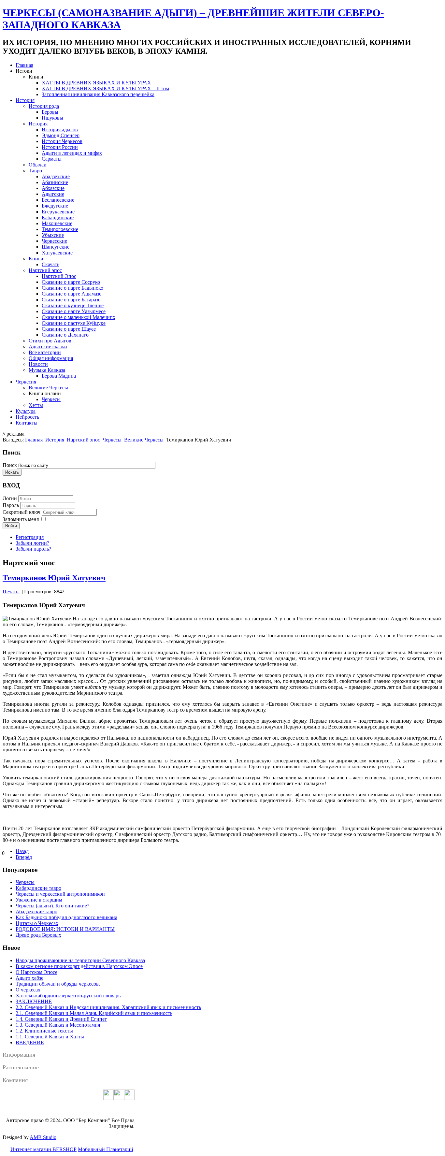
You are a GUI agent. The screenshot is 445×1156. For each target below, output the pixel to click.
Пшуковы (52, 118)
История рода (44, 106)
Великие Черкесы (48, 387)
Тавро (35, 170)
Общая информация (51, 358)
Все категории (45, 352)
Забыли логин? (32, 543)
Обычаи (38, 164)
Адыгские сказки (48, 346)
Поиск (10, 465)
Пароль (11, 505)
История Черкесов (62, 141)
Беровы (50, 112)
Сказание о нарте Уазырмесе (74, 311)
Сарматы (52, 159)
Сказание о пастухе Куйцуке (74, 323)
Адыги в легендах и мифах (72, 153)
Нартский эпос (45, 270)
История (25, 100)
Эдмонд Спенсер (60, 135)
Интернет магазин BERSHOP (43, 1149)
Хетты (36, 405)
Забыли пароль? (33, 549)
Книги (36, 258)
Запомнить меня (21, 519)
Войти (11, 525)
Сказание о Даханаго (65, 335)
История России (60, 147)
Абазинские (55, 182)
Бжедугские (55, 206)
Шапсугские (55, 247)
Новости (38, 364)
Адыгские (53, 194)
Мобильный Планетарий (105, 1149)
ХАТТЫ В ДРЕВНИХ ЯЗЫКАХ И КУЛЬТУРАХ (96, 82)
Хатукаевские (57, 252)
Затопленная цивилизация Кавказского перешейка (98, 94)
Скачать (50, 264)
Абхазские (53, 188)
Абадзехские (56, 176)
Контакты (26, 423)
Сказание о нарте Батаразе (71, 299)
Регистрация (30, 537)
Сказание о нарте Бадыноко (72, 288)
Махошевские (57, 223)
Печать (11, 591)
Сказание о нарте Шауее (69, 329)
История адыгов (60, 129)
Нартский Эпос (59, 276)
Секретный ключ (22, 512)
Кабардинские (58, 217)
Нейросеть (27, 417)
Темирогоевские (60, 229)
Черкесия (26, 381)
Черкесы (51, 399)
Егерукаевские (58, 211)
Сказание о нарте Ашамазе (71, 293)
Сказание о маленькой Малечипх (78, 317)
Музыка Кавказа (47, 370)
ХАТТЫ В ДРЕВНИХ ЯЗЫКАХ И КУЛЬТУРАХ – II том (105, 88)
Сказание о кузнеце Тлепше (73, 305)
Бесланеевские (58, 200)
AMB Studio (43, 1137)
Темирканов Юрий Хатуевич (54, 577)
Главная (24, 65)
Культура (26, 411)
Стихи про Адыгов (50, 340)
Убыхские (53, 235)
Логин (10, 498)
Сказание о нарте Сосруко (71, 282)
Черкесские (54, 241)
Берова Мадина (59, 376)
